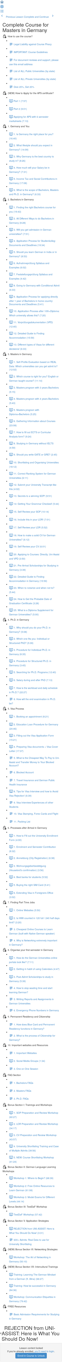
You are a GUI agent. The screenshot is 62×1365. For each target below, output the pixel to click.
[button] (2, 3)
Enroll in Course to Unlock (31, 1355)
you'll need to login (44, 1351)
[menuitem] (2, 7)
